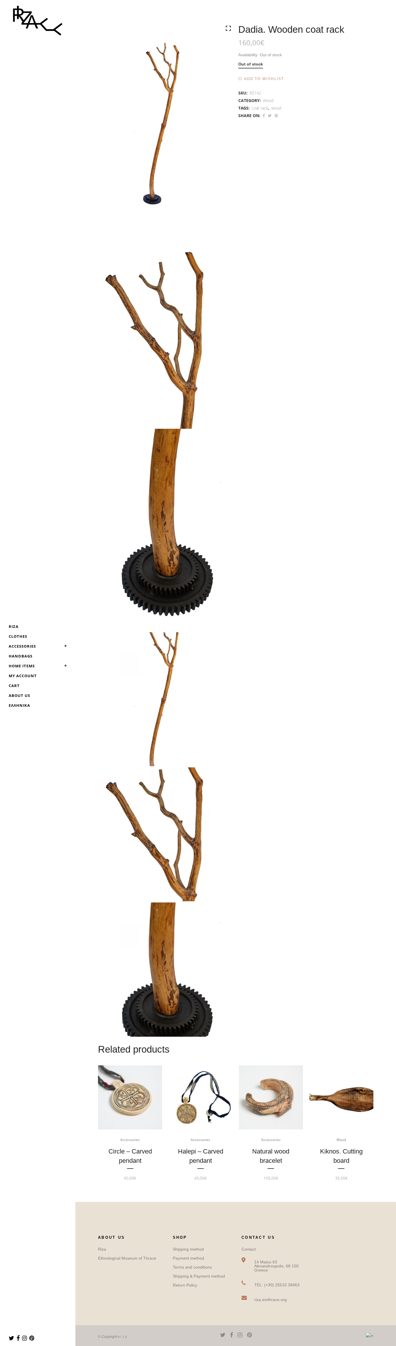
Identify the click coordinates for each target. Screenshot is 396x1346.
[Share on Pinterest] (276, 115)
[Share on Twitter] (270, 115)
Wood (268, 100)
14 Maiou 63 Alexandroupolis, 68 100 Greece (276, 1266)
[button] (261, 78)
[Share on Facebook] (264, 115)
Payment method (188, 1258)
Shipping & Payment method (199, 1276)
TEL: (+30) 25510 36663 (276, 1285)
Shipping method (188, 1249)
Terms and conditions (192, 1267)
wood (276, 108)
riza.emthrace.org (270, 1300)
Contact (248, 1249)
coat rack (260, 108)
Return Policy (185, 1285)
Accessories (130, 1139)
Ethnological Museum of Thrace (127, 1258)
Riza (102, 1249)
